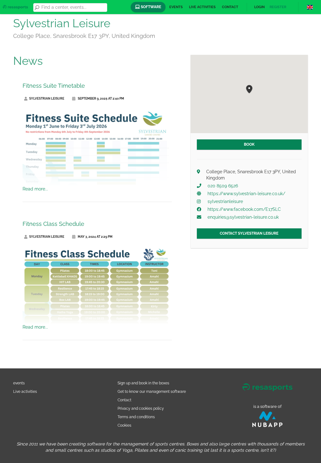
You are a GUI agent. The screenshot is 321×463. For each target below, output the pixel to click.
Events (176, 7)
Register (278, 7)
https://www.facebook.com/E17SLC (244, 209)
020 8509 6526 (223, 185)
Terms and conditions (136, 416)
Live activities (202, 7)
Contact (230, 7)
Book (249, 144)
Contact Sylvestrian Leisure (249, 233)
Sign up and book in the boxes (143, 383)
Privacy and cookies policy (141, 408)
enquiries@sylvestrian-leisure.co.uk (243, 217)
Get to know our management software (152, 391)
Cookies (124, 425)
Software (150, 7)
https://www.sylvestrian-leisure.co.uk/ (246, 193)
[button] (249, 89)
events (19, 383)
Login (259, 7)
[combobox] (73, 7)
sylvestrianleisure (225, 201)
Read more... (35, 188)
